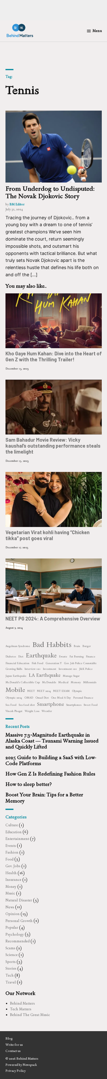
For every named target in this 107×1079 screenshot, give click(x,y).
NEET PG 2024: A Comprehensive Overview (52, 618)
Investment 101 (67, 669)
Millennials (89, 682)
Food (9, 859)
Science (11, 955)
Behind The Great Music (30, 1015)
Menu (97, 31)
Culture (11, 825)
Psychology (14, 934)
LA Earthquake (44, 675)
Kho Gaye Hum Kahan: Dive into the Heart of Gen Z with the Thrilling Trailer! (53, 356)
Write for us (14, 1045)
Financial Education (17, 663)
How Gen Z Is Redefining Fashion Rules (50, 774)
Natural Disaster (18, 900)
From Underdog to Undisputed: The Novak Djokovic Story (50, 192)
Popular (11, 927)
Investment (49, 669)
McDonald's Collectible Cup (22, 682)
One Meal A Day (61, 697)
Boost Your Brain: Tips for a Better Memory (44, 797)
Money (10, 886)
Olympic (77, 691)
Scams (10, 948)
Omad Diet (42, 697)
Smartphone (50, 704)
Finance (90, 656)
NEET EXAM (61, 691)
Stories (10, 968)
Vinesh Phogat (13, 711)
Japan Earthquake (15, 676)
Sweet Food (91, 705)
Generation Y (54, 663)
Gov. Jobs (12, 866)
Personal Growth (19, 921)
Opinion (12, 914)
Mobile (15, 689)
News (9, 907)
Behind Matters (22, 1003)
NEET (31, 691)
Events (10, 845)
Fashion (11, 852)
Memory (76, 682)
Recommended (17, 941)
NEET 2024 (44, 691)
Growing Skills (13, 669)
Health (11, 873)
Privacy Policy (15, 1071)
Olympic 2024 (13, 697)
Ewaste (63, 656)
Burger (86, 646)
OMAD (28, 697)
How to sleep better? (28, 784)
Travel (10, 982)
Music (10, 893)
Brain (77, 646)
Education (13, 832)
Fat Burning (76, 656)
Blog (9, 1038)
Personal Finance (83, 697)
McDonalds (49, 682)
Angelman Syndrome (17, 646)
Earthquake (41, 655)
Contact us (13, 1051)
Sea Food (10, 705)
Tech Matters (20, 1009)
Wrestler (47, 711)
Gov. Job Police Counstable (80, 663)
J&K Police (86, 669)
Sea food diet (27, 705)
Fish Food (37, 663)
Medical (63, 682)
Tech (9, 975)
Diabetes (10, 656)
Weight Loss (32, 711)
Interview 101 (32, 669)
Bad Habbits (51, 644)
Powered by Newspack (21, 1065)
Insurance (13, 879)
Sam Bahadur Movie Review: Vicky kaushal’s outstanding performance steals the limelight (53, 446)
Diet (20, 656)
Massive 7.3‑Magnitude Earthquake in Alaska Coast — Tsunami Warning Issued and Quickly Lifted (52, 741)
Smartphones (73, 705)
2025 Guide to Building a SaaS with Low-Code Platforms (50, 760)
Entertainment (17, 838)
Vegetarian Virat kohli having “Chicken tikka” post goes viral (47, 535)
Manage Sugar (71, 676)
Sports (10, 961)
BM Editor (17, 204)
